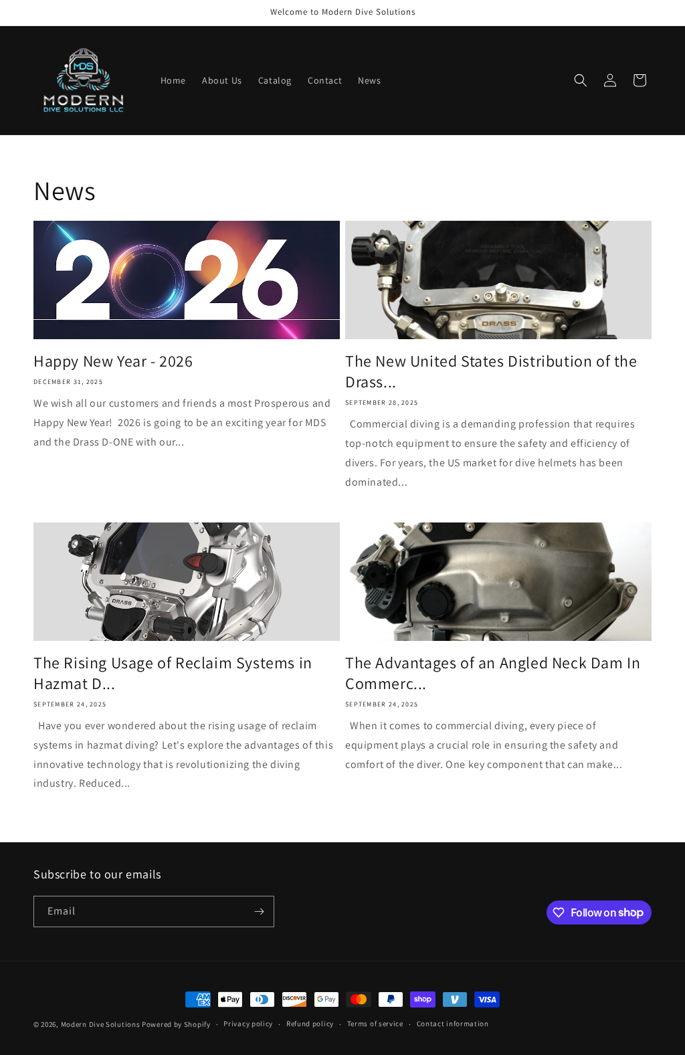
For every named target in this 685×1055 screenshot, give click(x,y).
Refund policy (310, 1023)
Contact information (453, 1023)
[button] (580, 80)
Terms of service (375, 1023)
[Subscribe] (259, 911)
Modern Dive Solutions (100, 1024)
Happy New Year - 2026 (113, 361)
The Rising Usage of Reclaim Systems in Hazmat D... (172, 673)
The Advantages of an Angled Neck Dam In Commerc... (492, 673)
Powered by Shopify (176, 1024)
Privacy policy (248, 1023)
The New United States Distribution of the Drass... (491, 371)
